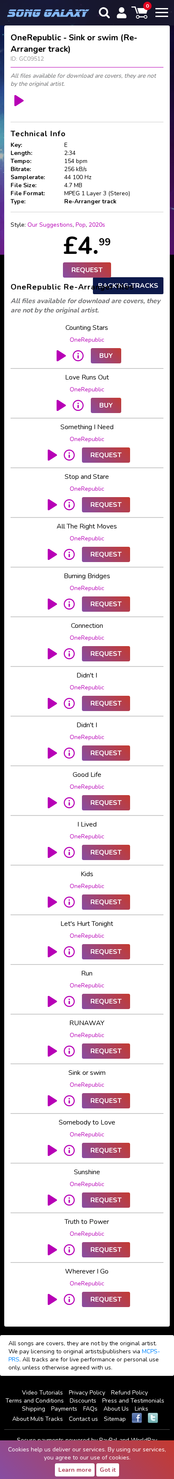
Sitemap (115, 1419)
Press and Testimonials (133, 1401)
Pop (81, 225)
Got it (108, 1470)
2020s (97, 225)
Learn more (74, 1470)
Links (141, 1409)
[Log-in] (121, 12)
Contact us (83, 1419)
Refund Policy (129, 1393)
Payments (64, 1409)
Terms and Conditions (34, 1401)
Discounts (83, 1401)
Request (87, 270)
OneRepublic (87, 340)
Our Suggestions (50, 225)
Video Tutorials (42, 1393)
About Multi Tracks (37, 1419)
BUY (106, 355)
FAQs (90, 1409)
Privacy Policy (87, 1393)
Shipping (33, 1409)
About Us (116, 1409)
